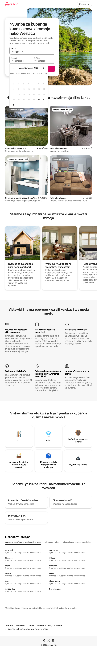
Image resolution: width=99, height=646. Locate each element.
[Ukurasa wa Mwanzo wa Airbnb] (11, 4)
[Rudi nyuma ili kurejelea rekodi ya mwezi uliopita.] (14, 68)
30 (44, 99)
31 (14, 105)
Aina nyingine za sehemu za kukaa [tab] (77, 542)
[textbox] (20, 60)
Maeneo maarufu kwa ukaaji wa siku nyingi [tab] (23, 542)
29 (39, 99)
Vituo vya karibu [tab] (52, 542)
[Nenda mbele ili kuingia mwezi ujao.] (43, 68)
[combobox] (32, 51)
